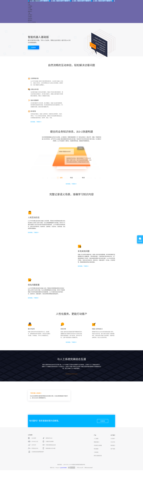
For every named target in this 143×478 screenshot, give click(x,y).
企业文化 (30, 18)
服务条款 (59, 464)
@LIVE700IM (63, 467)
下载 (29, 13)
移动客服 (96, 448)
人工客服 (96, 438)
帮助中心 (30, 11)
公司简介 (30, 16)
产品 (29, 4)
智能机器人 (96, 442)
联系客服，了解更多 (36, 121)
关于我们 (30, 15)
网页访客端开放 (98, 455)
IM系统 (29, 7)
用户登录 (113, 448)
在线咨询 (102, 421)
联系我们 (30, 20)
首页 (29, 2)
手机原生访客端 (98, 445)
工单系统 (96, 452)
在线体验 (33, 47)
